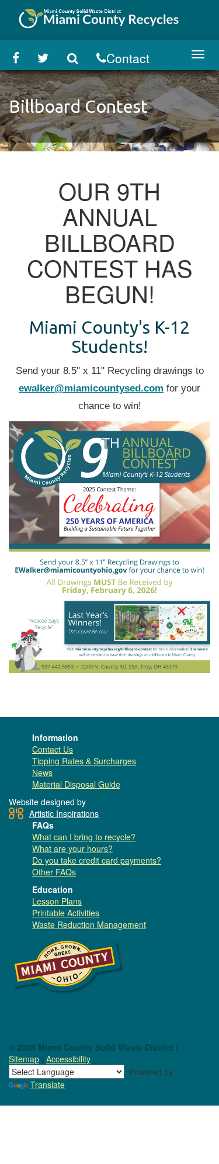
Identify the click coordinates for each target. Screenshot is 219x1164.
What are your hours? (72, 848)
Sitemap (24, 1059)
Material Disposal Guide (76, 784)
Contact (128, 58)
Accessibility (68, 1059)
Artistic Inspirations (64, 813)
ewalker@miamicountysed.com (91, 388)
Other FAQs (54, 872)
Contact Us (52, 749)
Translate (47, 1084)
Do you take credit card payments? (96, 860)
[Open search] (73, 58)
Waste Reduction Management (89, 924)
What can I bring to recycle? (83, 837)
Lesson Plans (57, 901)
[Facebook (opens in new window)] (16, 58)
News (42, 772)
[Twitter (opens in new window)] (43, 58)
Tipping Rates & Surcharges (84, 761)
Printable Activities (65, 913)
